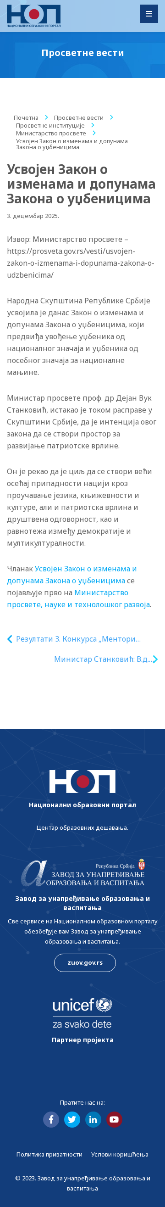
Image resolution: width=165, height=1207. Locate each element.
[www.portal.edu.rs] (33, 16)
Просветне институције (50, 125)
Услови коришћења (119, 1154)
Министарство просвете (51, 133)
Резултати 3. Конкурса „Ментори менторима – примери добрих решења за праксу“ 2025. (76, 639)
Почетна (26, 117)
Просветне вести (79, 117)
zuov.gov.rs (85, 962)
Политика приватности (49, 1154)
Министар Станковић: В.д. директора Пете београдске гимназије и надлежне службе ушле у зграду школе (93, 659)
